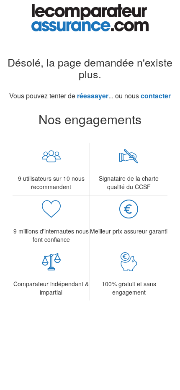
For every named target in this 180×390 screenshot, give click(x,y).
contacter (156, 95)
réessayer (92, 95)
